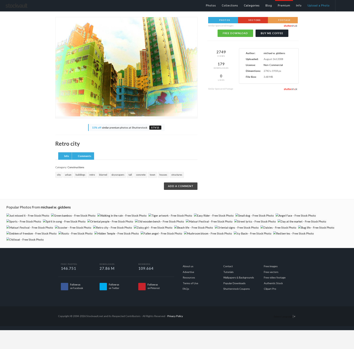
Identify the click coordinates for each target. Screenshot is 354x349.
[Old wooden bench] (159, 221)
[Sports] (23, 221)
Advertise (188, 271)
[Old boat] (25, 239)
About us (188, 266)
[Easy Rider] (214, 215)
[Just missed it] (27, 215)
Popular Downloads (234, 283)
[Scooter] (73, 227)
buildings (80, 174)
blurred (103, 174)
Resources (189, 277)
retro (92, 174)
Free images (271, 266)
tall (130, 174)
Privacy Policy (175, 316)
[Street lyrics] (255, 221)
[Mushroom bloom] (208, 233)
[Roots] (75, 233)
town (152, 174)
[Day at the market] (302, 221)
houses (163, 174)
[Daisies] (278, 227)
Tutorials (228, 271)
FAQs (186, 288)
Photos (224, 20)
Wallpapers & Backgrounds (238, 277)
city (59, 174)
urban (68, 174)
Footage (284, 20)
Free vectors (271, 271)
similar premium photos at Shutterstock (125, 127)
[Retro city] (112, 227)
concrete (140, 174)
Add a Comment (180, 186)
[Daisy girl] (153, 227)
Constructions (75, 167)
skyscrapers (117, 174)
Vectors (254, 20)
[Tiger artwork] (170, 215)
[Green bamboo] (73, 215)
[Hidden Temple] (116, 233)
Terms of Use (190, 283)
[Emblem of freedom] (31, 233)
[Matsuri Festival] (209, 221)
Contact (228, 266)
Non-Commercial (273, 64)
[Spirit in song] (64, 221)
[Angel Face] (296, 215)
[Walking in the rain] (122, 215)
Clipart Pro (270, 288)
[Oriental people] (110, 221)
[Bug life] (316, 227)
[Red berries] (293, 233)
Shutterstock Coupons (236, 288)
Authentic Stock (273, 283)
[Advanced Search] (342, 4)
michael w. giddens (274, 53)
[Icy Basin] (252, 233)
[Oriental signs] (237, 227)
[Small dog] (254, 215)
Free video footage (275, 277)
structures (176, 174)
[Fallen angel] (161, 233)
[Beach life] (193, 227)
